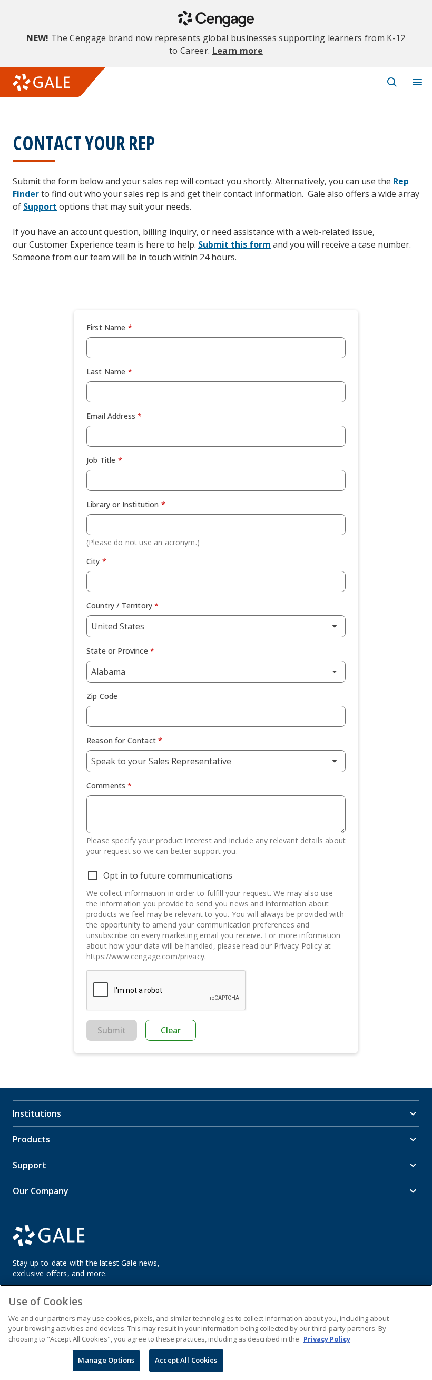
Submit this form (234, 244)
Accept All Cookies (186, 1360)
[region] (216, 1332)
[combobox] (216, 626)
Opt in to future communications (167, 875)
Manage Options (106, 1360)
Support (40, 206)
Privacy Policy (326, 1339)
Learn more (237, 50)
